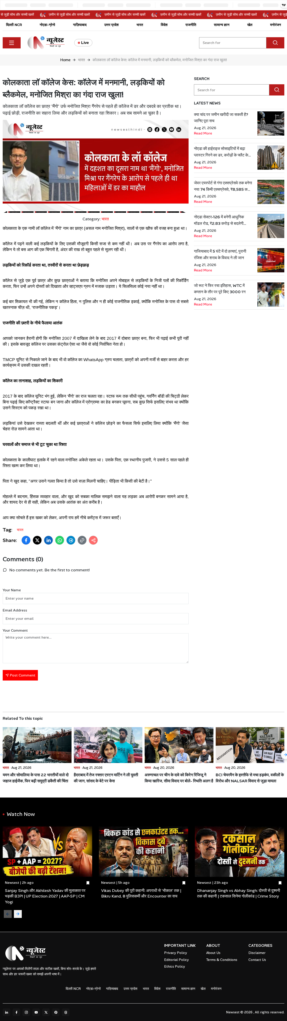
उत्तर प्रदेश (111, 24)
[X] (46, 1012)
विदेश (164, 24)
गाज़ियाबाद (80, 24)
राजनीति (190, 24)
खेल (249, 24)
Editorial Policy (176, 960)
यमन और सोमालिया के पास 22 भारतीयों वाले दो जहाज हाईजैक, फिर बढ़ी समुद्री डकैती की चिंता (36, 778)
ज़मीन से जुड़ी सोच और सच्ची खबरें (76, 14)
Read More (203, 133)
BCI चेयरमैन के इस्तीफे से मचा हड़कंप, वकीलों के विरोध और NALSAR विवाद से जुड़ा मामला (250, 778)
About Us (213, 953)
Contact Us (257, 960)
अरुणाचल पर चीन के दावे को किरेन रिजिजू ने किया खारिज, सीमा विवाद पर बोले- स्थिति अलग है (179, 778)
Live (85, 42)
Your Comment (15, 630)
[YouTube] (36, 1012)
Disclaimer (256, 953)
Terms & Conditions (221, 960)
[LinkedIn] (6, 1012)
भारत (140, 24)
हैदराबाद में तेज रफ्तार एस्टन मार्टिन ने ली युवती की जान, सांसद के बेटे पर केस (106, 778)
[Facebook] (16, 1012)
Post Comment (22, 675)
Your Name (12, 590)
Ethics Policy (174, 966)
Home (65, 59)
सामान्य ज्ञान (221, 24)
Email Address (15, 610)
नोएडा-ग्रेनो (47, 24)
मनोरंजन (275, 24)
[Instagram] (26, 1012)
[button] (26, 540)
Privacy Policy (175, 953)
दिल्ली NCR (14, 24)
